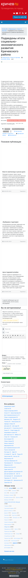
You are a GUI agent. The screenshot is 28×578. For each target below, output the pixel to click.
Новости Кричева (15, 57)
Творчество (7, 538)
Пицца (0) (19, 454)
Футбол (6, 540)
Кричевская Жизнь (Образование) (16, 120)
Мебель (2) (18, 434)
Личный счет (16, 517)
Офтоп (16, 529)
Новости (6, 520)
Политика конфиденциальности (14, 569)
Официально (7, 529)
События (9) (7, 408)
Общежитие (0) (8, 465)
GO (5, 488)
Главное (6, 506)
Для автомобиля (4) (9, 473)
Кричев (9, 3)
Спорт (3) (6, 436)
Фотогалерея (17, 538)
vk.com (6, 490)
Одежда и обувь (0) (9, 423)
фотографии (7, 547)
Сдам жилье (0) (8, 469)
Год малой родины (9, 508)
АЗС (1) (18, 473)
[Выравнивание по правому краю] (17, 335)
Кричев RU (13, 568)
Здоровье (14, 513)
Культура (6, 517)
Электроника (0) (16, 421)
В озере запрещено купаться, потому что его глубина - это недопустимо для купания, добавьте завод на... (13, 385)
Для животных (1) (9, 434)
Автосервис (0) (8, 480)
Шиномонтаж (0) (18, 480)
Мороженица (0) (8, 458)
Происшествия (8, 531)
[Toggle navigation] (25, 22)
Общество (7, 526)
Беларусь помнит (8, 495)
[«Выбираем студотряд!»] (14, 207)
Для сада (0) (15, 426)
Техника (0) (7, 421)
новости (15, 543)
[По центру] (15, 335)
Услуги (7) (7, 413)
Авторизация (8, 396)
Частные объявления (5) (10, 460)
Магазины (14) (8, 419)
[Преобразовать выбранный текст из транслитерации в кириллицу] (8, 337)
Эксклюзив (14, 540)
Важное (18, 497)
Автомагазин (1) (8, 476)
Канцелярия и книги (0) (10, 432)
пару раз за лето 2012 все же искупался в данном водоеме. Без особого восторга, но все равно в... (13, 391)
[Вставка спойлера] (11, 337)
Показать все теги (9, 551)
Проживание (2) (8, 463)
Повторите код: (6, 366)
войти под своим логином (10, 320)
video (18, 488)
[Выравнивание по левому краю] (13, 335)
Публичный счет (8, 533)
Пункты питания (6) (9, 450)
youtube (14, 490)
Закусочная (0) (8, 456)
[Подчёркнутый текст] (8, 335)
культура (6, 543)
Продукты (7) (16, 419)
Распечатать (12, 135)
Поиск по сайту (19, 17)
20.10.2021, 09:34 (5, 59)
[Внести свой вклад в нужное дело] (14, 157)
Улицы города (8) (9, 441)
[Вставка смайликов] (20, 335)
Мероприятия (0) (8, 445)
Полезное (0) (14, 436)
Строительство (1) (18, 428)
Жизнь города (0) (9, 443)
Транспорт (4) (8, 482)
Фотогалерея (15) (9, 439)
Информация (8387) (9, 406)
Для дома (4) (7, 426)
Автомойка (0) (18, 476)
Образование (6, 131)
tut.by (10, 488)
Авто (5, 493)
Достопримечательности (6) (12, 447)
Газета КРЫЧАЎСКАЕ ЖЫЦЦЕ (18, 129)
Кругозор (14, 515)
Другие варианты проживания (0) (13, 471)
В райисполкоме (8, 497)
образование (7, 129)
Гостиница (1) (17, 463)
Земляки (6, 515)
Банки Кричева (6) (16, 413)
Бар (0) (14, 454)
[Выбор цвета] (23, 335)
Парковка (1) (7, 478)
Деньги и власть (8, 510)
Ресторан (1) (7, 452)
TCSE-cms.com (12, 573)
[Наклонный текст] (6, 335)
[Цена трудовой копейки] (14, 257)
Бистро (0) (16, 456)
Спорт (17, 533)
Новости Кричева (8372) (11, 410)
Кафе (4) (14, 452)
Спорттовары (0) (15, 430)
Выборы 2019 (7, 499)
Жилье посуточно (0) (10, 467)
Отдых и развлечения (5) (11, 417)
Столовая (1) (7, 454)
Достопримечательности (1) (12, 415)
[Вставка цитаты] (6, 337)
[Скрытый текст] (3, 337)
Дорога (6, 513)
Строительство (8, 536)
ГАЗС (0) (14, 478)
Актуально (12, 493)
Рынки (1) (6, 430)
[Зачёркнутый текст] (10, 335)
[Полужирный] (3, 335)
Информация (6, 57)
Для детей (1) (7, 428)
